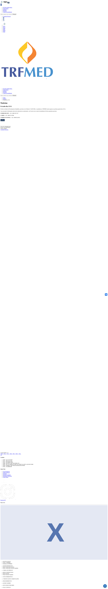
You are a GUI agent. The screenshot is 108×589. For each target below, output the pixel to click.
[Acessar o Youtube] (17, 499)
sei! (1, 455)
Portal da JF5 (3, 500)
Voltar (4, 97)
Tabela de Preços (6, 472)
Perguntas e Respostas (7, 476)
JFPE (4, 29)
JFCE (4, 27)
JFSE (4, 31)
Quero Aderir (5, 477)
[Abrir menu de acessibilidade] (105, 586)
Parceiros (5, 10)
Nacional (5, 473)
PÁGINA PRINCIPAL (7, 7)
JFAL (4, 26)
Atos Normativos (6, 471)
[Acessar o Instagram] (8, 499)
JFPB (4, 28)
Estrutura (5, 9)
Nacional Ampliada (7, 474)
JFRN (4, 30)
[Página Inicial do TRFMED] (27, 86)
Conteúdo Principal (7, 16)
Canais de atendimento (7, 12)
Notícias (4, 98)
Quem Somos (5, 8)
